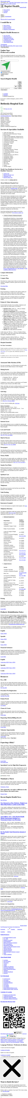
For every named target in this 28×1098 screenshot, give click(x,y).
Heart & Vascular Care (8, 174)
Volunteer (5, 970)
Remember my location (7, 72)
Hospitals (5, 95)
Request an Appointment (9, 29)
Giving (25, 2)
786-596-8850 (20, 268)
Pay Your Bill (4, 687)
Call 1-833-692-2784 (10, 45)
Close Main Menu (4, 47)
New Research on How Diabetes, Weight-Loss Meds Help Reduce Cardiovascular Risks (14, 803)
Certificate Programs (8, 996)
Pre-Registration (7, 941)
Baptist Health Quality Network (10, 989)
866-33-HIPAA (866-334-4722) (15, 269)
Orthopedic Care (7, 176)
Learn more (9, 901)
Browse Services (7, 28)
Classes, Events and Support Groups (11, 946)
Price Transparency (7, 944)
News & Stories (7, 961)
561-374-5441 (22, 560)
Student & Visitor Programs (9, 997)
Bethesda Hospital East (9, 517)
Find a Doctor (6, 9)
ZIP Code (3, 60)
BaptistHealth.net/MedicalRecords (16, 624)
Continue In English (5, 1050)
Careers (22, 2)
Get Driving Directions (6, 115)
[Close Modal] (12, 1068)
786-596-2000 (6, 1091)
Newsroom (5, 962)
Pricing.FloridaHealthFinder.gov (8, 910)
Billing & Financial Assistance (10, 942)
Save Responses (4, 1095)
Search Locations (7, 26)
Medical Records (7, 948)
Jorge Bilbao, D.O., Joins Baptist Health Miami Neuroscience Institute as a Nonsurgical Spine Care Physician (12, 818)
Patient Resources (7, 36)
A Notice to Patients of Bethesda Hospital (12, 215)
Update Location (4, 74)
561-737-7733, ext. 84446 (6, 435)
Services (5, 12)
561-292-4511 (22, 553)
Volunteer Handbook (8, 971)
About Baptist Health (8, 42)
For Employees (16, 927)
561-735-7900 (22, 575)
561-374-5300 (22, 557)
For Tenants (6, 985)
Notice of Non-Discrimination (12, 1042)
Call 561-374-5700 (5, 696)
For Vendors (6, 986)
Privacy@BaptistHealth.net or (10, 268)
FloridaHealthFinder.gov (17, 909)
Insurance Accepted (7, 940)
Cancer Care (6, 173)
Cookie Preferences (11, 1040)
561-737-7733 (8, 108)
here (26, 505)
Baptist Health (14, 188)
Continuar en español (5, 1055)
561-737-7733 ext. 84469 (9, 401)
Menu (2, 15)
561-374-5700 (22, 536)
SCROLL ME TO (13, 180)
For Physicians (4, 927)
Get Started (3, 705)
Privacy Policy (20, 1039)
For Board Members (8, 982)
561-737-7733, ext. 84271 (19, 462)
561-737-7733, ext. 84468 (10, 444)
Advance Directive (7, 949)
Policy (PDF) (12, 662)
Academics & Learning (8, 39)
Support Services (7, 563)
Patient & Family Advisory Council (11, 951)
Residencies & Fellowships (9, 994)
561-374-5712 (22, 550)
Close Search (4, 89)
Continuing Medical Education (10, 998)
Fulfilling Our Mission (8, 966)
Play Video (13, 738)
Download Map (4, 286)
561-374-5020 (22, 554)
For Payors (5, 984)
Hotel (4, 953)
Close (11, 1095)
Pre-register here (4, 762)
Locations (5, 11)
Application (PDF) (5, 662)
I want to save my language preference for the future (14, 1056)
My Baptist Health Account (9, 937)
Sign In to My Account (10, 3)
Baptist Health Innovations (9, 969)
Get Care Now (6, 35)
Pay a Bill (3, 3)
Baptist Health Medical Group (10, 988)
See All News (4, 800)
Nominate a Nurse (5, 786)
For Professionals (7, 40)
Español (18, 2)
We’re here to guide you (17, 212)
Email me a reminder (7, 1094)
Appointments (8, 16)
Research (5, 973)
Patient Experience (7, 950)
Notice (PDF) (4, 633)
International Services (8, 38)
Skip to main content (5, 1)
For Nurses (10, 927)
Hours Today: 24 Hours (16, 115)
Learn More (3, 609)
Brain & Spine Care (7, 177)
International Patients (8, 945)
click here (17, 403)
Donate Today (4, 794)
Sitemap (22, 1042)
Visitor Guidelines (7, 954)
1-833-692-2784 (12, 2)
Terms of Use (4, 1040)
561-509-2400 (22, 589)
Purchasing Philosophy (8, 968)
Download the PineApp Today (8, 1001)
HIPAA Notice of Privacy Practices (9, 1039)
